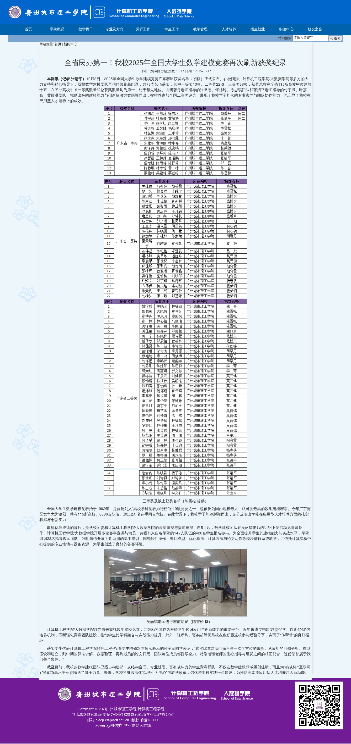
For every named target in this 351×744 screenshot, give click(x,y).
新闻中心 (70, 44)
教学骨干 (86, 29)
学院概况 (57, 29)
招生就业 (257, 29)
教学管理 (200, 29)
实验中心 (286, 29)
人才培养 (229, 29)
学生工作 (172, 29)
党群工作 (143, 29)
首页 (28, 29)
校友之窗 (315, 29)
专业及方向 (114, 29)
